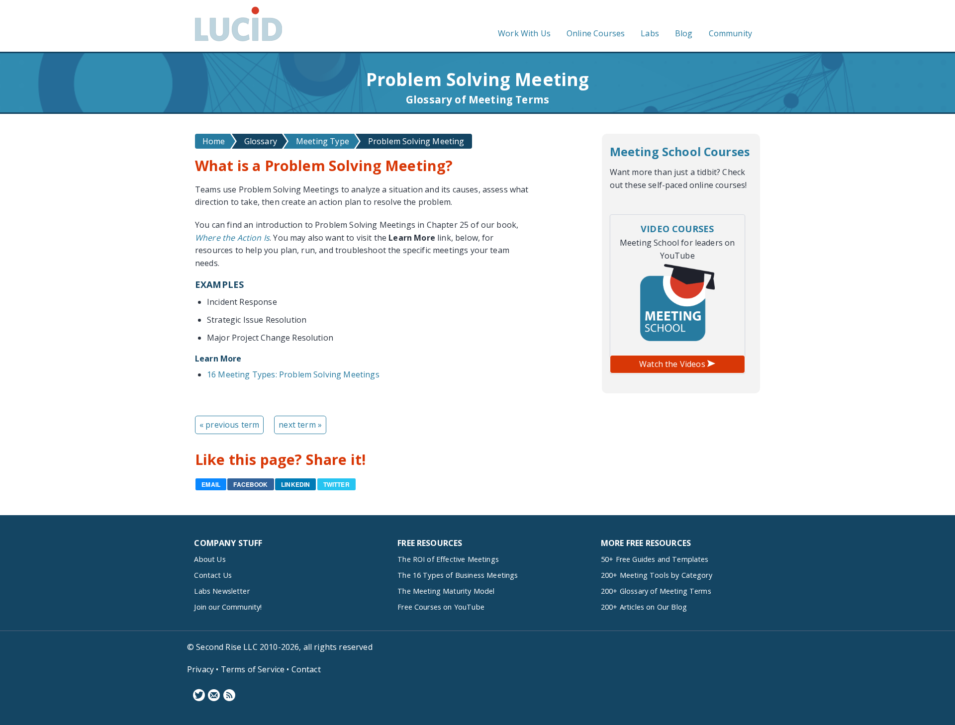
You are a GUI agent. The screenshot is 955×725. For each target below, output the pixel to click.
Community (730, 33)
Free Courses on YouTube (440, 607)
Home (213, 141)
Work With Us (524, 33)
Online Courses (596, 33)
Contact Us (213, 575)
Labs (650, 33)
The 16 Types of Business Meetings (457, 575)
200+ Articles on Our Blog (644, 607)
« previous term (229, 424)
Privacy (200, 669)
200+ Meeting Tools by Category (656, 575)
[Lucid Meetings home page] (238, 40)
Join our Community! (228, 607)
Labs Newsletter (221, 591)
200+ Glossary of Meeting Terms (656, 591)
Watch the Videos (673, 364)
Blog (684, 33)
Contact (306, 669)
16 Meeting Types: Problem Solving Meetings (293, 374)
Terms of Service (253, 669)
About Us (209, 559)
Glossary (260, 141)
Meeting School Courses (680, 152)
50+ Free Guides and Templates (655, 559)
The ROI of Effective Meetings (448, 559)
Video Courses (677, 229)
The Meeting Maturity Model (445, 591)
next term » (300, 424)
